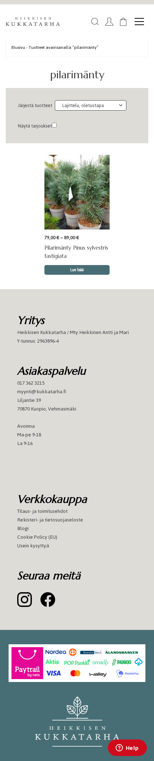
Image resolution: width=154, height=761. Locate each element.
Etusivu (18, 47)
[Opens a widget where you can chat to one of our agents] (127, 748)
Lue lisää (77, 270)
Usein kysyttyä (33, 546)
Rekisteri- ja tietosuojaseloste (50, 520)
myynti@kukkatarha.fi (41, 391)
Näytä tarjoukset (35, 125)
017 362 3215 (30, 383)
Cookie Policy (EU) (37, 537)
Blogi (23, 528)
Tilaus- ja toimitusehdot (42, 511)
